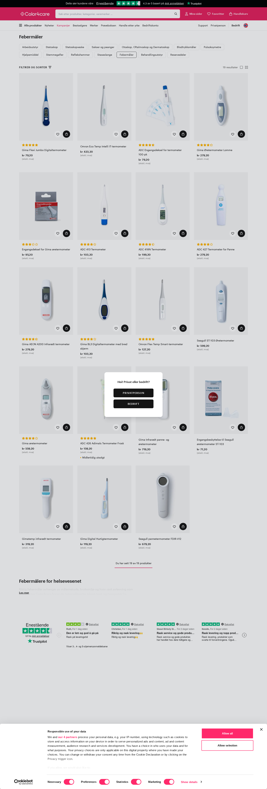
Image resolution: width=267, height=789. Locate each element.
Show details (189, 781)
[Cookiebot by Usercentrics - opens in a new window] (23, 782)
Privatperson (133, 392)
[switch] (104, 782)
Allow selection (227, 745)
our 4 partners (67, 737)
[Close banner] (261, 729)
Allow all (227, 733)
